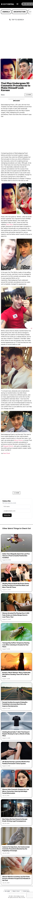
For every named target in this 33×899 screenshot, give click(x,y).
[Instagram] (26, 4)
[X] (29, 4)
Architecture (19, 12)
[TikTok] (32, 4)
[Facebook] (23, 4)
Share (29, 94)
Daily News (9, 224)
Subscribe (7, 515)
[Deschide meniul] (17, 4)
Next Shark (6, 453)
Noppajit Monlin (8, 446)
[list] (16, 11)
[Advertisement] (16, 40)
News (3, 95)
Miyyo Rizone (18, 440)
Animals (6, 12)
